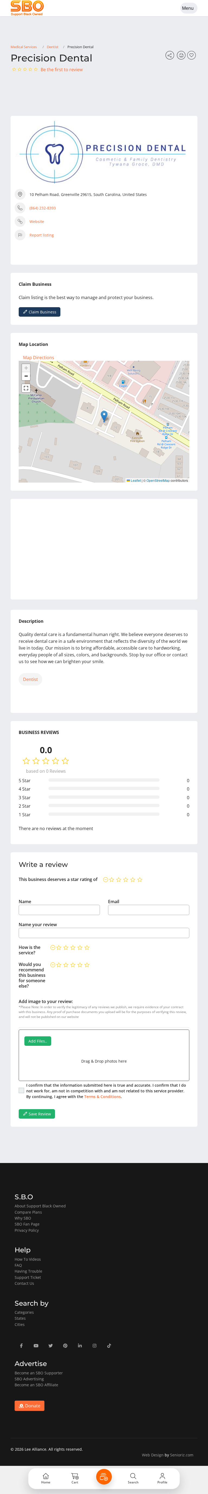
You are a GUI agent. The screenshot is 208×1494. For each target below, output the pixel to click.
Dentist (52, 46)
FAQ (18, 1265)
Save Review (39, 1113)
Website (37, 221)
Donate (32, 1406)
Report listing (42, 235)
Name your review (38, 925)
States (20, 1318)
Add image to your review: (46, 1001)
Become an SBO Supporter (39, 1372)
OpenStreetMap (158, 480)
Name (25, 902)
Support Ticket (28, 1277)
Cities (20, 1324)
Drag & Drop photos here (104, 1061)
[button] (104, 416)
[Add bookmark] (192, 57)
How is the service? (29, 950)
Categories (24, 1312)
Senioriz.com (181, 1454)
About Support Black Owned (40, 1205)
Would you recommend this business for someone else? (32, 975)
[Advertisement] (104, 549)
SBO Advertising (29, 1378)
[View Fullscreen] (26, 388)
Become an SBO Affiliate (36, 1384)
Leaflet (135, 480)
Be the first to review (62, 69)
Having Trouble (28, 1271)
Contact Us (24, 1283)
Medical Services (24, 46)
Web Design (153, 1454)
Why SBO (23, 1218)
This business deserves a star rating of (58, 879)
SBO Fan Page (27, 1224)
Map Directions (38, 358)
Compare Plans (28, 1212)
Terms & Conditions (102, 1096)
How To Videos (28, 1259)
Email (113, 902)
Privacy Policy (27, 1230)
